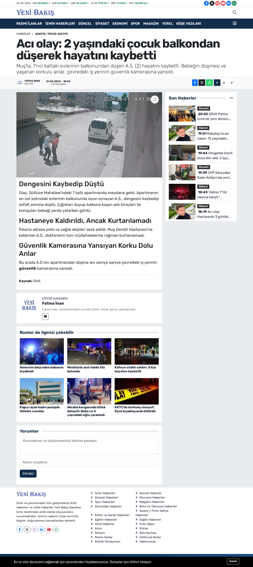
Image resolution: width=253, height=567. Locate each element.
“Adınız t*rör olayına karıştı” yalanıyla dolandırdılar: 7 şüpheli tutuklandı (214, 195)
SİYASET (102, 23)
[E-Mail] (45, 316)
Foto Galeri (147, 524)
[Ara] (234, 12)
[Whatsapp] (56, 529)
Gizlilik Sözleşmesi (107, 541)
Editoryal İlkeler (150, 537)
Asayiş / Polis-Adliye (51, 34)
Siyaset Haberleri (106, 497)
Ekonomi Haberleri (152, 497)
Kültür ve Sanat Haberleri (112, 515)
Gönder (28, 473)
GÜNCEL (85, 23)
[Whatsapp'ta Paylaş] (209, 82)
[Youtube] (49, 529)
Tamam (233, 561)
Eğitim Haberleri (106, 519)
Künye (144, 528)
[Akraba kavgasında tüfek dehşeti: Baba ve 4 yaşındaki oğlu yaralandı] (89, 391)
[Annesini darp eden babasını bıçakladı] (42, 351)
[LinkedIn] (41, 529)
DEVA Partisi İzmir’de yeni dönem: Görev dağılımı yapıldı (213, 117)
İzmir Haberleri (105, 493)
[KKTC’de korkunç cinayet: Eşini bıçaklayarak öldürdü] (137, 391)
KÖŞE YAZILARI (188, 23)
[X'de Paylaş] (201, 82)
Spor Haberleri (105, 502)
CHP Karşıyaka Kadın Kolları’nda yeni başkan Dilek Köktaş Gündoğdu (213, 175)
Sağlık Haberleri (150, 519)
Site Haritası (148, 533)
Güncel (203, 127)
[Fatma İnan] (29, 306)
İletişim (100, 533)
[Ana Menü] (235, 23)
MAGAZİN (151, 23)
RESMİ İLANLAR (29, 23)
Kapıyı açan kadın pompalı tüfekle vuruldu (40, 409)
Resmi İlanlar (104, 537)
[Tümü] (231, 98)
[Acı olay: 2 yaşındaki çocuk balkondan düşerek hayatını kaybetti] (89, 134)
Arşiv (98, 528)
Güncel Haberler (151, 493)
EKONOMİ (119, 23)
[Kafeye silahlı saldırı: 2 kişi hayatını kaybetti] (137, 351)
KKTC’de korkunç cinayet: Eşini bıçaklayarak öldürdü (135, 409)
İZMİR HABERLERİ (60, 23)
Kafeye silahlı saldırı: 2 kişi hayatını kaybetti (135, 369)
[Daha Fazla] (217, 82)
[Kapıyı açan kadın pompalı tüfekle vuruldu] (42, 391)
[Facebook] (19, 529)
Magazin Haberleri (152, 502)
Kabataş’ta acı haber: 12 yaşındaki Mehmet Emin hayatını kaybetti (214, 136)
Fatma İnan (53, 303)
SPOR (135, 23)
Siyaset (204, 108)
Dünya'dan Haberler (108, 506)
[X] (27, 529)
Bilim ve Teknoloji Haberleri (158, 506)
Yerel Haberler (104, 524)
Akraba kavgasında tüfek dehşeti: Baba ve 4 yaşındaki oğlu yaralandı (86, 411)
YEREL (167, 23)
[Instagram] (34, 529)
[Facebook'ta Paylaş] (195, 82)
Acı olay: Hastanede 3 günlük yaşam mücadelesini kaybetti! (213, 214)
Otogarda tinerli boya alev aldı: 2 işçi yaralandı (214, 156)
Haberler (23, 34)
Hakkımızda (148, 541)
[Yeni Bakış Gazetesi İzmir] (35, 12)
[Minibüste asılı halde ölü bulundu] (89, 351)
